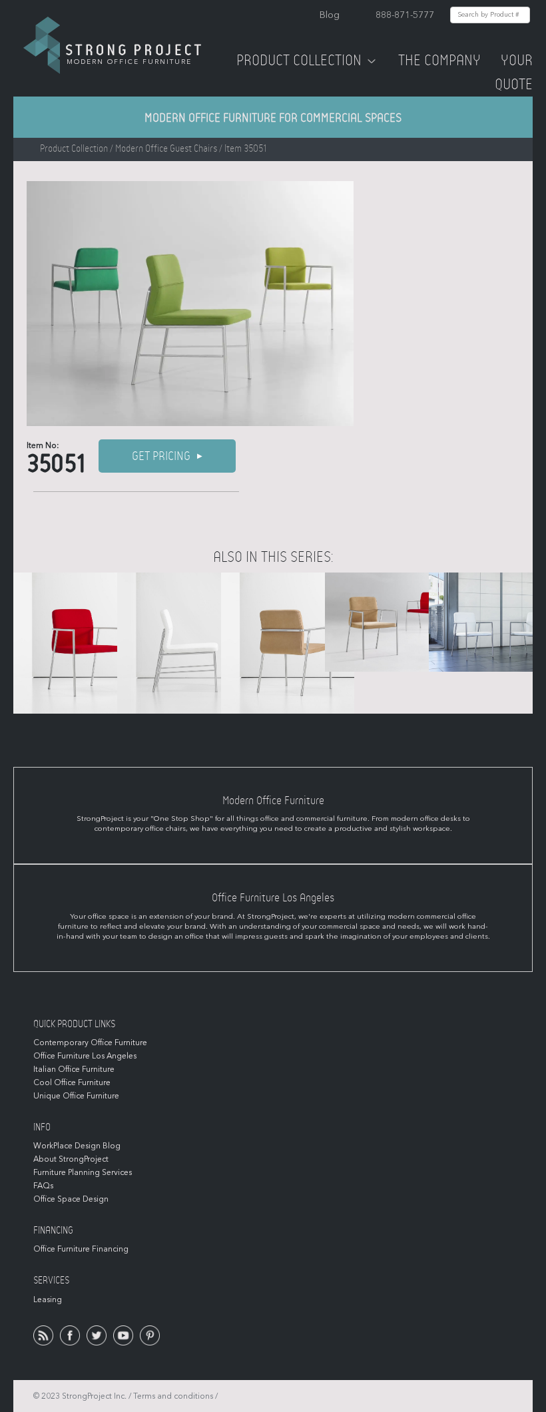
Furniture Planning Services (82, 1172)
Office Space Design (71, 1199)
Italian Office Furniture (74, 1069)
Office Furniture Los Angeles (84, 1055)
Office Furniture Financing (81, 1249)
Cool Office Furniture (72, 1082)
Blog (330, 15)
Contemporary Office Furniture (90, 1042)
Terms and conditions (173, 1396)
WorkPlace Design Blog (77, 1145)
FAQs (43, 1185)
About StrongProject (71, 1159)
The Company (439, 61)
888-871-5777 (405, 15)
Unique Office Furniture (76, 1095)
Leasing (47, 1299)
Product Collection (299, 61)
